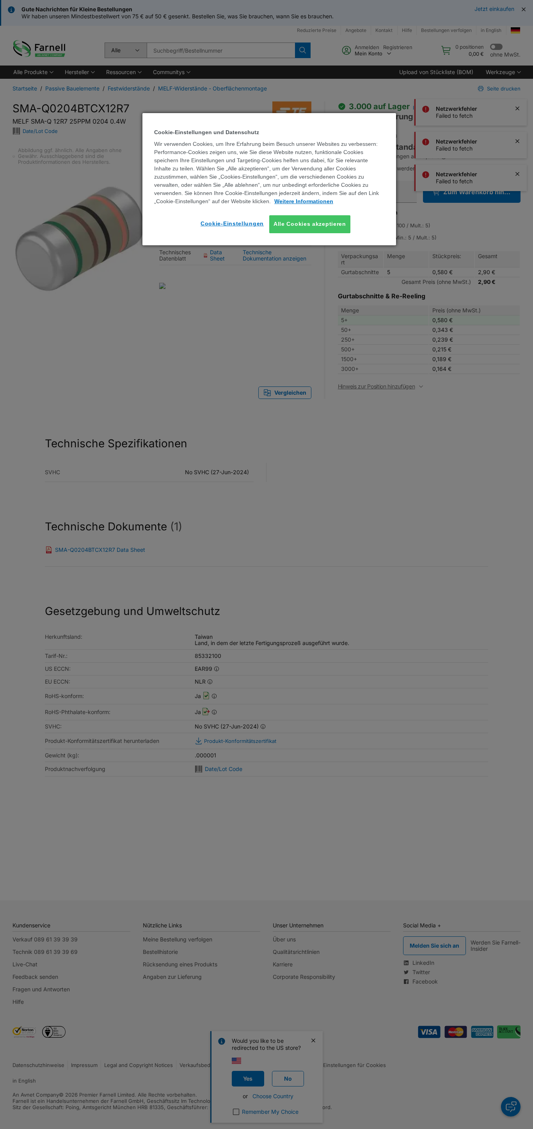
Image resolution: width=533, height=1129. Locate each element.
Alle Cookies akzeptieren (310, 224)
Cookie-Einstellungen (232, 223)
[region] (269, 179)
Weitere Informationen (303, 201)
